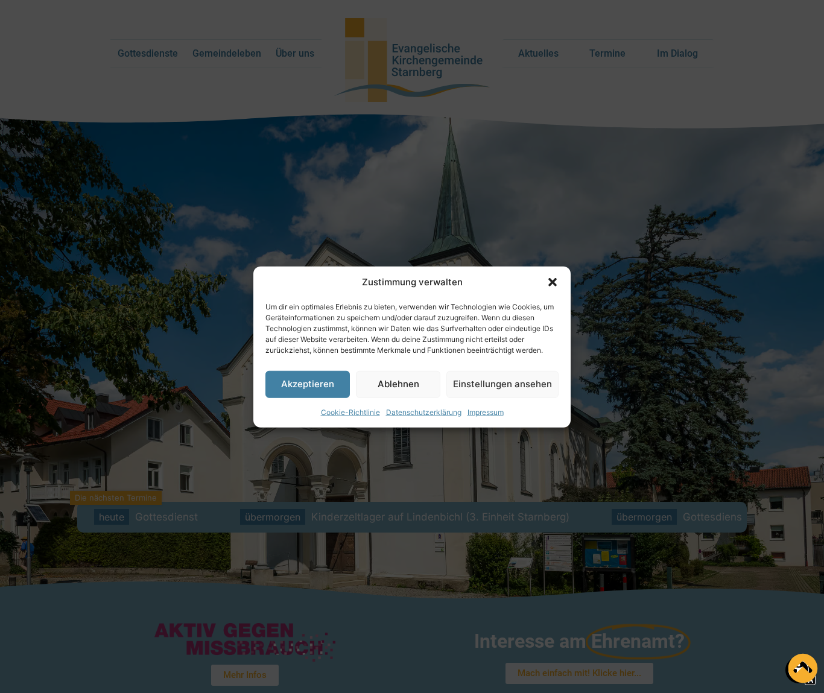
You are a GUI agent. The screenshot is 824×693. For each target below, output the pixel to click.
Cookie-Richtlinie (350, 411)
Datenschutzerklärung (423, 411)
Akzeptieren (307, 383)
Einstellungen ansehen (502, 383)
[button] (553, 282)
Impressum (485, 411)
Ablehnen (398, 383)
